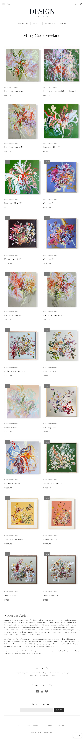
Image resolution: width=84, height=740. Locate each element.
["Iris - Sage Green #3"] (61, 289)
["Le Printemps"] (61, 345)
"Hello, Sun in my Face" (14, 371)
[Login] (76, 4)
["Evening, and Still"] (22, 233)
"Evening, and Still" (12, 259)
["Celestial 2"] (61, 233)
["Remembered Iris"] (22, 457)
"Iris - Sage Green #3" (52, 315)
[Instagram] (42, 691)
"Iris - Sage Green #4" (13, 91)
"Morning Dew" (50, 427)
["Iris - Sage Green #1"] (22, 121)
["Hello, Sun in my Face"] (22, 345)
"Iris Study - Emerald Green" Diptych (59, 91)
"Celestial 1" (48, 203)
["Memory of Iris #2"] (22, 177)
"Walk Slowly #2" (51, 596)
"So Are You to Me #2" (53, 483)
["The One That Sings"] (22, 513)
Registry (63, 24)
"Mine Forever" (10, 427)
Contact (28, 725)
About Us (36, 725)
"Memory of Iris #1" (51, 147)
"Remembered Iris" (12, 483)
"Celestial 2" (48, 259)
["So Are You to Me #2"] (61, 457)
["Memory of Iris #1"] (61, 121)
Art (44, 725)
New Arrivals (23, 24)
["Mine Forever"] (22, 401)
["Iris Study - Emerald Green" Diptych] (61, 65)
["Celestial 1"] (61, 177)
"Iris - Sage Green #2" (13, 315)
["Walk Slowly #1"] (22, 569)
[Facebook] (37, 691)
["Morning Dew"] (61, 401)
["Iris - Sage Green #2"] (22, 289)
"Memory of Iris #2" (13, 203)
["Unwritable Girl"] (61, 513)
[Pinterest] (46, 691)
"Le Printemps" (50, 371)
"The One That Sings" (14, 540)
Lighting (61, 725)
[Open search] (9, 4)
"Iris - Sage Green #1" (13, 147)
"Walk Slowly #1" (11, 596)
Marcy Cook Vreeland (11, 87)
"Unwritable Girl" (50, 540)
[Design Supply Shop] (42, 13)
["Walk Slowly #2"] (61, 569)
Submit (59, 710)
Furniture (51, 725)
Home (20, 725)
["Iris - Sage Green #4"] (22, 65)
